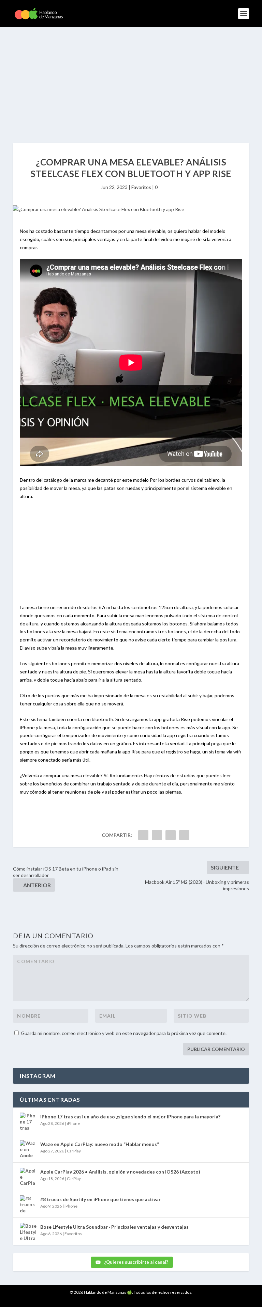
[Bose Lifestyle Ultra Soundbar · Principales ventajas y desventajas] (28, 1231)
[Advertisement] (131, 78)
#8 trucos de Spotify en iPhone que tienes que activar (100, 1199)
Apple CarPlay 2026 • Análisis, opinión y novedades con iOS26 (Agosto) (120, 1172)
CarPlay (74, 1150)
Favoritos (141, 187)
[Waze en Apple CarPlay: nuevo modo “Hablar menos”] (28, 1148)
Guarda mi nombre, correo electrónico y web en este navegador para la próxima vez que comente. (124, 1033)
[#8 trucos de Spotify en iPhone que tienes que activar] (28, 1203)
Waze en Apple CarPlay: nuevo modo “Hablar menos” (99, 1144)
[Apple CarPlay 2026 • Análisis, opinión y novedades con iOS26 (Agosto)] (28, 1176)
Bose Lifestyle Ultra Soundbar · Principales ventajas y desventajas (114, 1227)
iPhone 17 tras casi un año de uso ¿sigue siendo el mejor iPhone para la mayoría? (130, 1116)
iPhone (73, 1123)
